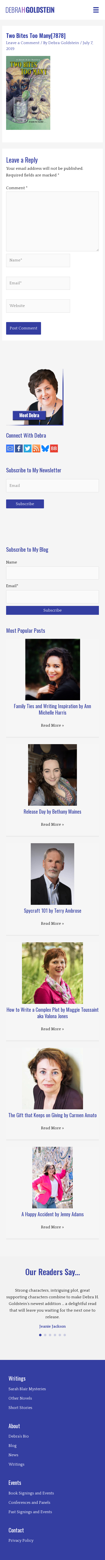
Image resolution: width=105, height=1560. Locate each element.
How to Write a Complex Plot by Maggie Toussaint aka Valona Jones (53, 1013)
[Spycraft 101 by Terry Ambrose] (52, 874)
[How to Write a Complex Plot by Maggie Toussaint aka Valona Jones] (52, 973)
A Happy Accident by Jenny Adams (52, 1214)
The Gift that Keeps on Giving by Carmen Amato (52, 1115)
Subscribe (25, 504)
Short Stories (20, 1408)
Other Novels (20, 1398)
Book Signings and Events (31, 1493)
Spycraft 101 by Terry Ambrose (52, 910)
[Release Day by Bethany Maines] (52, 774)
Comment (17, 188)
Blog (13, 1445)
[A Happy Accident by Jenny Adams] (52, 1177)
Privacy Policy (21, 1540)
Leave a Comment (23, 43)
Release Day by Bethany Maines (52, 811)
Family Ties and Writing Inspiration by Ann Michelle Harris (52, 709)
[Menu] (96, 10)
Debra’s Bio (19, 1436)
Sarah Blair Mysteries (27, 1389)
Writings (16, 1464)
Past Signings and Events (30, 1512)
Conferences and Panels (29, 1502)
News (13, 1455)
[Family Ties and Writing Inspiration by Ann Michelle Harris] (52, 669)
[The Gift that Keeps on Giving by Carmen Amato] (52, 1078)
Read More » (52, 725)
